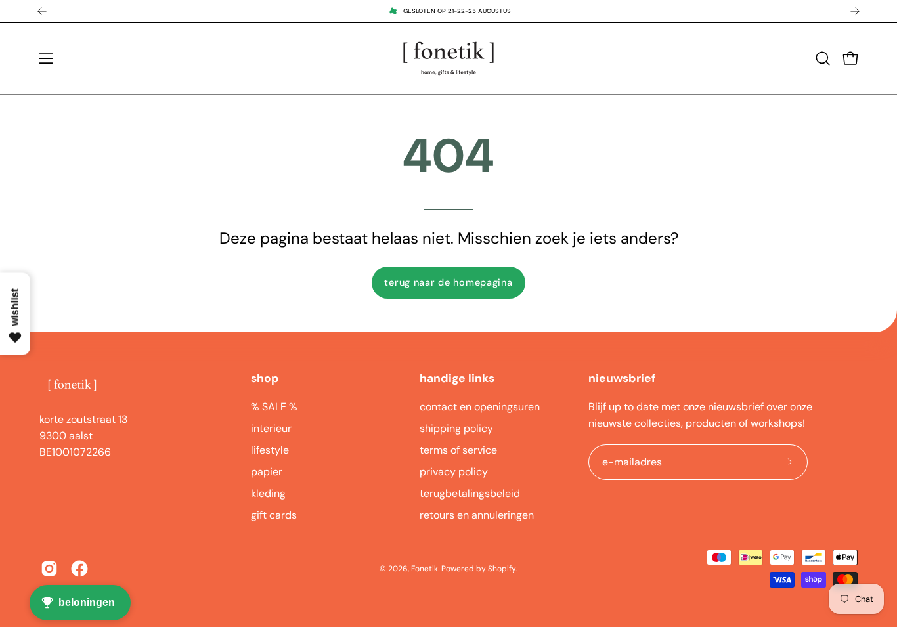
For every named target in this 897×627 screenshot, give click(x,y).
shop (265, 378)
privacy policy (454, 472)
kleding (268, 493)
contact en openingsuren (480, 407)
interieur (271, 428)
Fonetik (424, 568)
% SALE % (274, 407)
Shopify (501, 568)
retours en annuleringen (477, 515)
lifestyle (270, 450)
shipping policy (456, 428)
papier (266, 472)
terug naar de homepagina (448, 282)
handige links (457, 378)
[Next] (855, 11)
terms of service (458, 450)
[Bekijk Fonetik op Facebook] (79, 568)
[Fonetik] (448, 58)
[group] (448, 11)
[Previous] (42, 11)
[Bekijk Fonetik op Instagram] (49, 568)
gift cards (274, 515)
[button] (823, 58)
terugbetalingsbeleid (470, 493)
